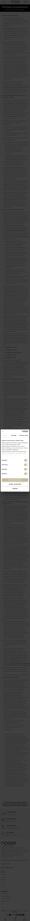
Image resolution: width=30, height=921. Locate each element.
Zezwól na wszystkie (15, 480)
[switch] (26, 465)
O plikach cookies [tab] (23, 435)
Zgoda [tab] (5, 435)
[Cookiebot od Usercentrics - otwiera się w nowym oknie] (22, 431)
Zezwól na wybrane (15, 484)
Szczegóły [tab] (13, 435)
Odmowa (15, 488)
